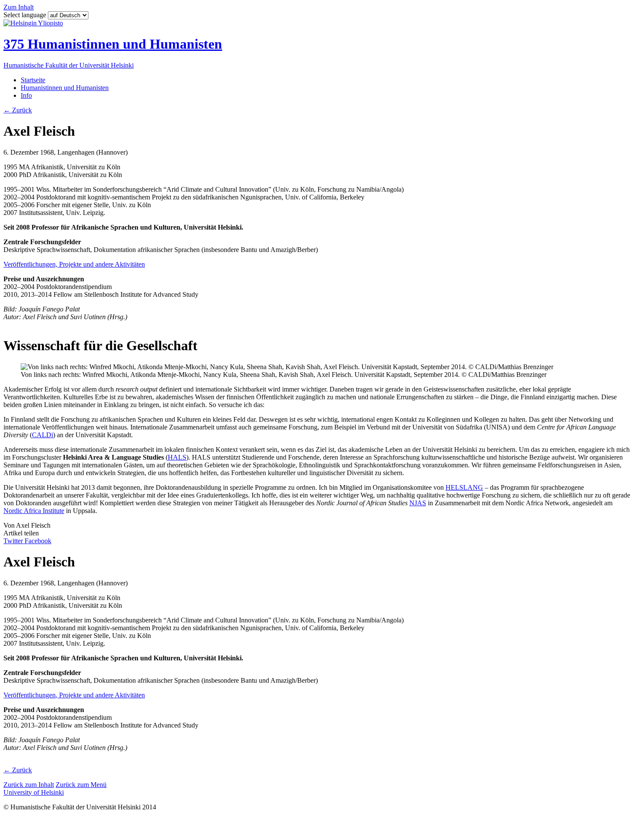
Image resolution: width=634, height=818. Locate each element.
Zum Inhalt (18, 7)
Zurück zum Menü (81, 784)
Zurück (17, 110)
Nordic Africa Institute (33, 510)
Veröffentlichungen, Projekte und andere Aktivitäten (74, 264)
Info (26, 95)
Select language (25, 15)
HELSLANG (464, 487)
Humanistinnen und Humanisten (65, 87)
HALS (177, 457)
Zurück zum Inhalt (28, 784)
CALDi (42, 435)
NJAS (417, 503)
